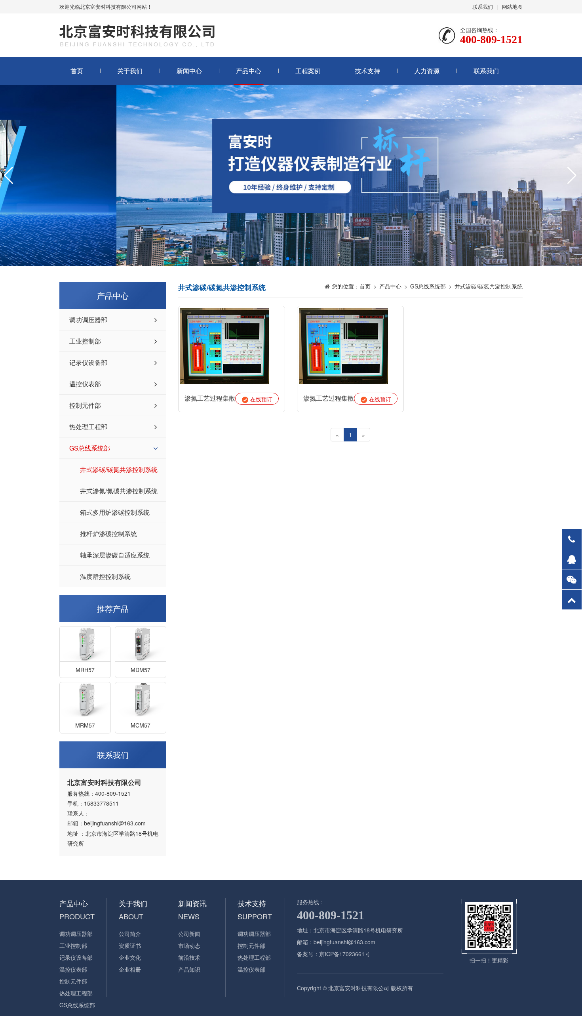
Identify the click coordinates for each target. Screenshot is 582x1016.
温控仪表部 (85, 383)
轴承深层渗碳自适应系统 (115, 555)
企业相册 (130, 969)
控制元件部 (85, 405)
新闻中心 (189, 70)
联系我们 (482, 6)
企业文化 (130, 957)
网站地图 (512, 6)
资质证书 (130, 945)
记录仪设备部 (88, 362)
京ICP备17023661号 (344, 954)
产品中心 (248, 70)
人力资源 (426, 70)
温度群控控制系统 (105, 576)
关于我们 (130, 70)
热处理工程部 (88, 426)
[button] (287, 258)
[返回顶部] (572, 599)
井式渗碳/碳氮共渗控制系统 (119, 469)
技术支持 (367, 70)
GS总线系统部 (89, 448)
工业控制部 (85, 341)
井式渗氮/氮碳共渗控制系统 (119, 490)
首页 (76, 70)
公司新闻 (189, 934)
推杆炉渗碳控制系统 (108, 533)
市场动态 (189, 945)
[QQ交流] (572, 559)
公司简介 (130, 934)
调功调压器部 (88, 319)
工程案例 (308, 70)
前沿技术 (189, 957)
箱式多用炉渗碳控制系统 (115, 512)
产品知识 (189, 969)
